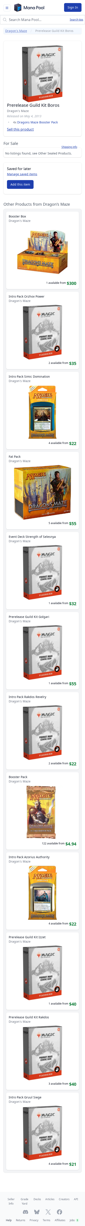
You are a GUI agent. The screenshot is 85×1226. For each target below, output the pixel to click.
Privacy (34, 1220)
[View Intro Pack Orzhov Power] (42, 330)
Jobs (74, 1220)
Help (9, 1220)
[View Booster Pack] (42, 811)
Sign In (73, 7)
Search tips (76, 19)
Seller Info (11, 1201)
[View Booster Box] (42, 250)
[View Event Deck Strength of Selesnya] (42, 570)
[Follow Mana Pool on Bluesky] (36, 1212)
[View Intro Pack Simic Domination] (42, 410)
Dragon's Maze (16, 31)
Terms (46, 1220)
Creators (64, 1199)
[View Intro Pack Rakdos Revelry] (42, 731)
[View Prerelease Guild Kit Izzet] (42, 971)
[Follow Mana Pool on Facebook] (59, 1212)
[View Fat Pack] (42, 490)
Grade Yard (24, 1201)
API (76, 1199)
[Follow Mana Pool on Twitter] (48, 1212)
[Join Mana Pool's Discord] (25, 1212)
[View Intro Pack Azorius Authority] (42, 891)
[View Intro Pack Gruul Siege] (42, 1131)
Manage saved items (22, 174)
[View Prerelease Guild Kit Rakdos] (42, 1051)
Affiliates (60, 1220)
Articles (49, 1199)
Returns (20, 1220)
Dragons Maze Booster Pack (37, 122)
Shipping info (69, 147)
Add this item (20, 184)
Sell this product (20, 129)
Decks (37, 1199)
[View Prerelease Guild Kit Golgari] (42, 650)
